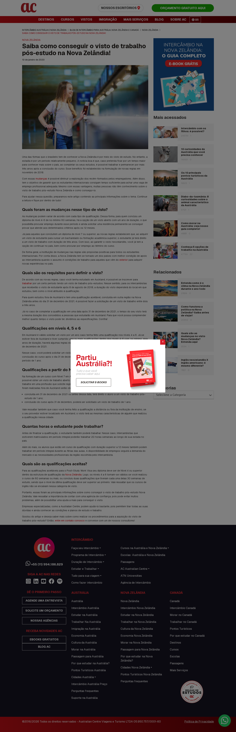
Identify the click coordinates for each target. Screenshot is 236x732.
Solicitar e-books (94, 382)
